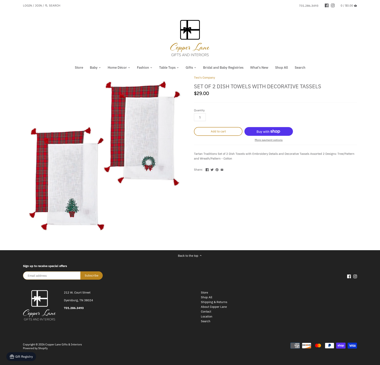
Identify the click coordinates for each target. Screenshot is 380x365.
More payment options (269, 140)
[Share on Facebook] (207, 169)
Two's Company (204, 77)
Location (206, 316)
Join (38, 5)
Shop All (206, 297)
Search (205, 321)
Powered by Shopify (35, 348)
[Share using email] (221, 169)
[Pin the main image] (217, 169)
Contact (206, 311)
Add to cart (218, 131)
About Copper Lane (214, 307)
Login (27, 5)
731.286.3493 (308, 6)
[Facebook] (327, 5)
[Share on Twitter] (212, 169)
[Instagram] (333, 5)
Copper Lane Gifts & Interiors (63, 344)
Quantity (199, 110)
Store (204, 292)
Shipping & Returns (214, 302)
